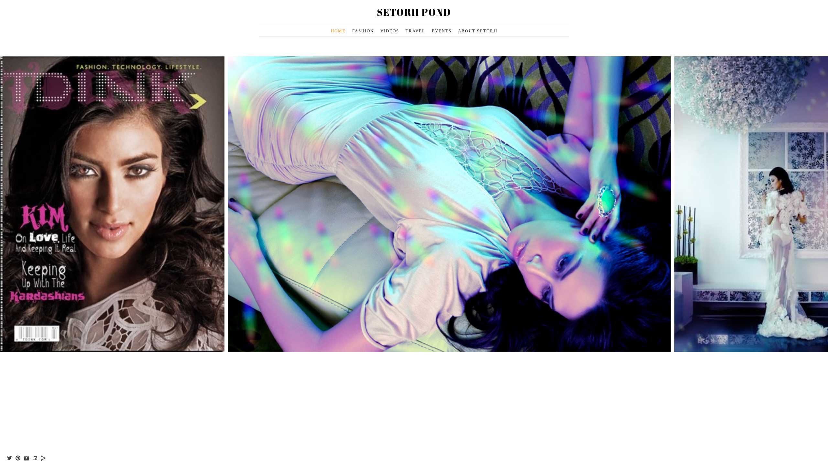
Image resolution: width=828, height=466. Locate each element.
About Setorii (477, 30)
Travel (415, 30)
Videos (389, 30)
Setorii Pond (414, 12)
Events (442, 30)
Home (338, 30)
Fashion (363, 30)
